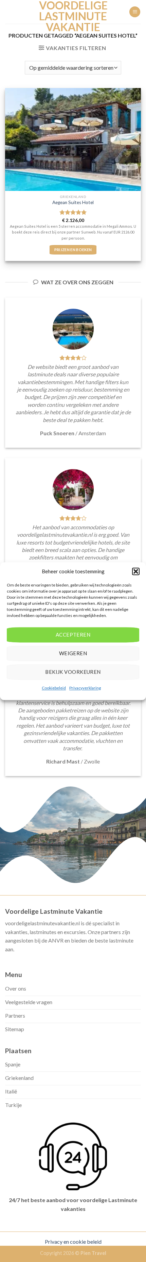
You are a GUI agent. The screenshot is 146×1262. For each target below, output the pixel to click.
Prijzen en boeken (73, 249)
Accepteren (73, 635)
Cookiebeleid (54, 687)
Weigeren (73, 653)
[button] (135, 571)
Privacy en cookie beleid (73, 1241)
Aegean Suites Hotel (73, 202)
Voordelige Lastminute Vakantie (73, 16)
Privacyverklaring (85, 687)
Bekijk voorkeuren (73, 672)
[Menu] (134, 12)
